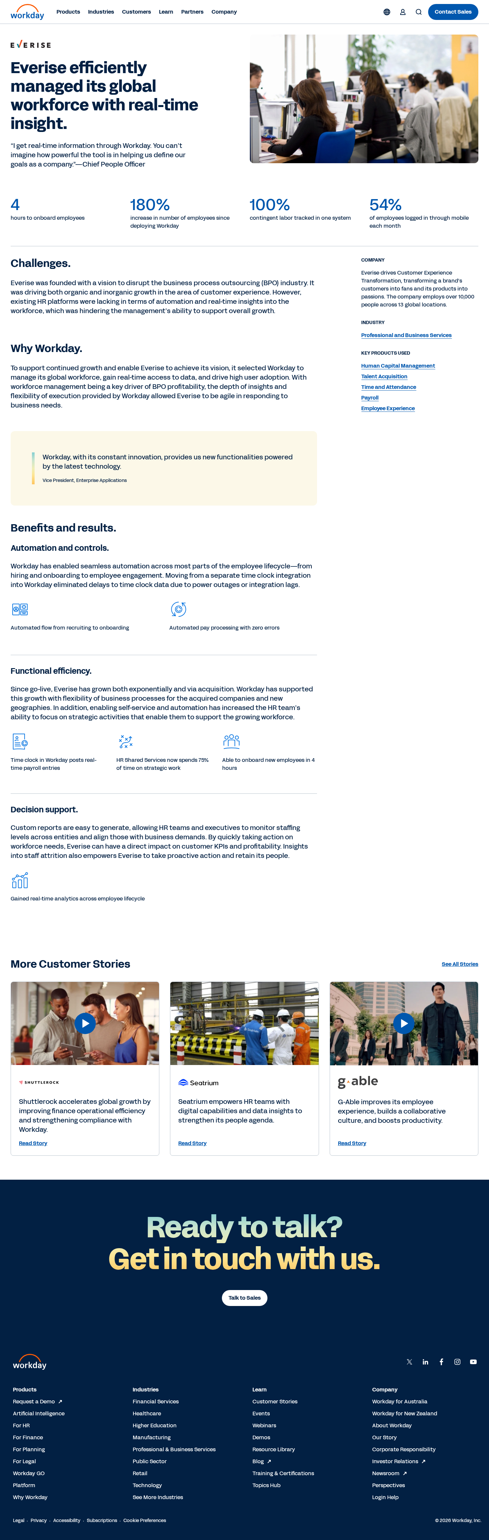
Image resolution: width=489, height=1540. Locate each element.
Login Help (385, 1497)
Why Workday (30, 1497)
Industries (101, 12)
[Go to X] (409, 1362)
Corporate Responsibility (404, 1449)
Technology (147, 1485)
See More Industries (158, 1497)
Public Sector (150, 1461)
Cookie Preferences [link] (144, 1520)
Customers (136, 12)
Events (261, 1413)
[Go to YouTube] (473, 1362)
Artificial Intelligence (39, 1413)
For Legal (24, 1461)
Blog (258, 1461)
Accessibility (67, 1520)
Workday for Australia (399, 1401)
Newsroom (386, 1473)
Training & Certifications (283, 1473)
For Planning (29, 1449)
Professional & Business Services (174, 1449)
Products (68, 12)
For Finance (28, 1437)
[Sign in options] (403, 12)
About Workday (392, 1425)
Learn (166, 12)
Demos (261, 1437)
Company (224, 12)
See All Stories (460, 964)
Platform (24, 1485)
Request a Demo (34, 1401)
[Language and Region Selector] (387, 12)
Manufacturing (152, 1437)
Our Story (384, 1437)
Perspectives (388, 1485)
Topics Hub (266, 1485)
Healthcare (147, 1413)
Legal (18, 1520)
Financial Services (156, 1401)
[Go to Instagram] (457, 1362)
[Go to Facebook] (441, 1362)
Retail (140, 1473)
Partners (192, 12)
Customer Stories (274, 1401)
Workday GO (29, 1473)
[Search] (419, 12)
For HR (21, 1425)
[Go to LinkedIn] (425, 1362)
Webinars (264, 1425)
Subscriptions (102, 1520)
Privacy (39, 1520)
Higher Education (155, 1425)
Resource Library (273, 1449)
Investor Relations (395, 1461)
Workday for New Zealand (404, 1413)
